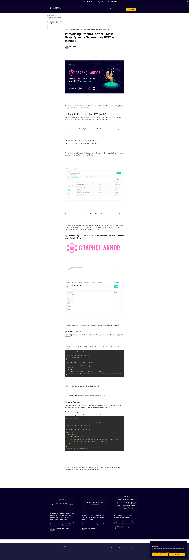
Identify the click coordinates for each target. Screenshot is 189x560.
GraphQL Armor (93, 229)
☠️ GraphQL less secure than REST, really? (54, 18)
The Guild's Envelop (106, 405)
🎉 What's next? (51, 28)
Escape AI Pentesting (89, 11)
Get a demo (131, 9)
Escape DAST (111, 8)
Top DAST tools (127, 547)
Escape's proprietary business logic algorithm (113, 547)
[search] (137, 9)
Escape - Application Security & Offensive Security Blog (61, 547)
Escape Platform (88, 8)
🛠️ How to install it (51, 26)
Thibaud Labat (73, 46)
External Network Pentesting (107, 549)
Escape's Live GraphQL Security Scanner (111, 153)
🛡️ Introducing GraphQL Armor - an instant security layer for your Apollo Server (54, 22)
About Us (133, 549)
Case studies (100, 8)
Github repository (76, 396)
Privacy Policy (108, 550)
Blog (66, 29)
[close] (187, 2)
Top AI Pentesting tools (87, 549)
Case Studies (117, 549)
